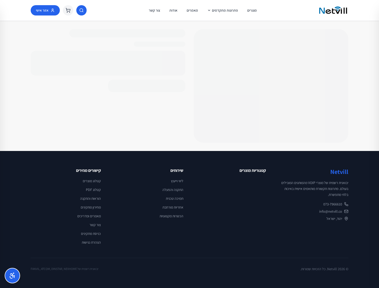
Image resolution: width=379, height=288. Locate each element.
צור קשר (154, 10)
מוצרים (252, 10)
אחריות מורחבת (172, 207)
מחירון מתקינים (91, 207)
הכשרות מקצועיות (171, 216)
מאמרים (192, 10)
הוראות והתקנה (90, 198)
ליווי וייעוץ (177, 181)
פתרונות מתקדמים (225, 10)
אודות (173, 10)
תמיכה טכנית (174, 198)
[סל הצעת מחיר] (68, 10)
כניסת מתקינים (91, 233)
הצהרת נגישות (91, 242)
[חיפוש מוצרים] (81, 10)
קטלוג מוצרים (92, 181)
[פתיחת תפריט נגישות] (12, 275)
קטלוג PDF (93, 189)
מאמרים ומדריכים (89, 216)
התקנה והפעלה (172, 189)
